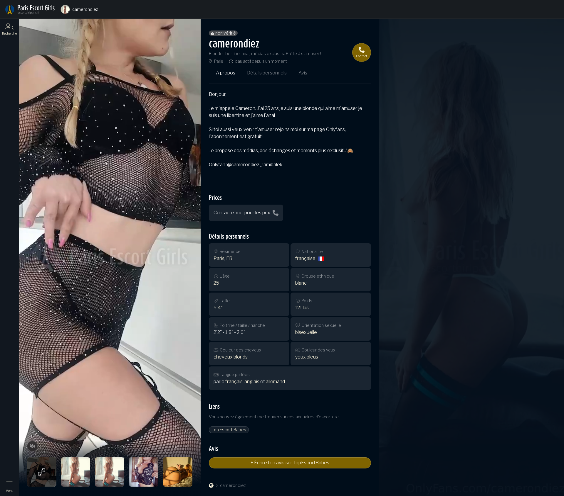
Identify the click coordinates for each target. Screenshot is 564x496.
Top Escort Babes (229, 429)
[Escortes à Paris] (30, 9)
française (305, 258)
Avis (302, 73)
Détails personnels (267, 73)
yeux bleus (306, 357)
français (234, 381)
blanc (301, 283)
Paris (218, 61)
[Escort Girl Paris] (211, 485)
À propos (225, 73)
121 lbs (302, 307)
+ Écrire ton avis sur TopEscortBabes (290, 463)
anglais (251, 381)
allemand (275, 381)
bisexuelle (306, 332)
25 (216, 283)
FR (229, 258)
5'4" (218, 307)
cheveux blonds (231, 357)
